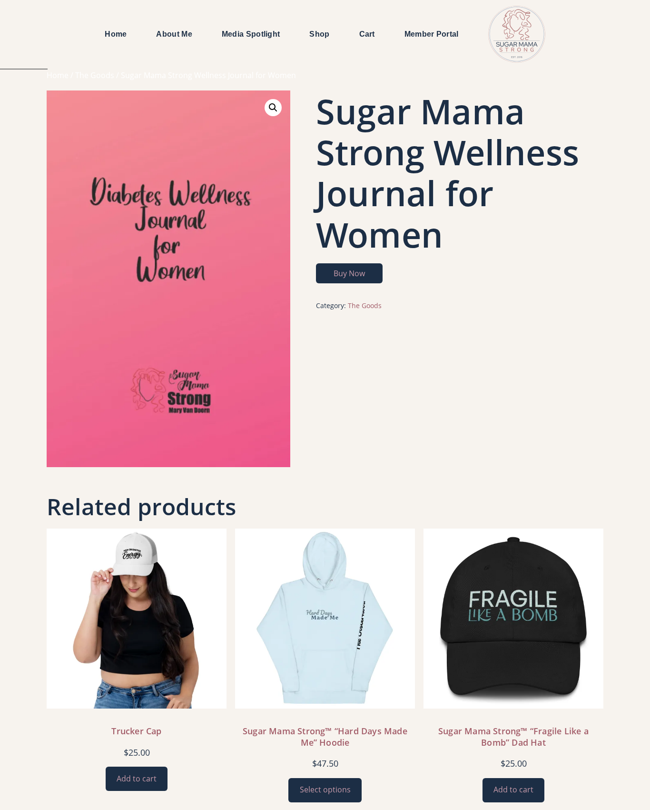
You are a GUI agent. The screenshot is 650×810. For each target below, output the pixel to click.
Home (58, 75)
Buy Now (349, 273)
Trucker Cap (136, 731)
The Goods (94, 75)
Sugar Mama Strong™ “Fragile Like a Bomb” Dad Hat (513, 737)
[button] (273, 107)
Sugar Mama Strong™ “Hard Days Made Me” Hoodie (325, 737)
